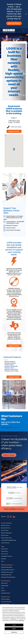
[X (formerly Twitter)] (7, 515)
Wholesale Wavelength (6, 567)
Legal (2, 546)
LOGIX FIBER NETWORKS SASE (8, 540)
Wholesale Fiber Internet (7, 572)
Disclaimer (3, 558)
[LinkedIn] (13, 516)
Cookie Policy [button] (13, 618)
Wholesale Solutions (7, 565)
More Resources (5, 581)
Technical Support (5, 599)
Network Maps (4, 585)
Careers (3, 590)
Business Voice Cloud (6, 537)
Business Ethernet (5, 527)
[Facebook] (10, 516)
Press (2, 588)
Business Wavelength (6, 532)
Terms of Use (4, 553)
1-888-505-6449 (15, 127)
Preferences (14, 632)
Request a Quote (14, 131)
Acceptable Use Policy (6, 556)
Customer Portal (5, 604)
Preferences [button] (21, 620)
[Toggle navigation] (23, 30)
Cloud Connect (4, 530)
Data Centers (4, 583)
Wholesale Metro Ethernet (7, 569)
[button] (14, 149)
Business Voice (4, 535)
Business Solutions (6, 523)
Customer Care (5, 596)
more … (3, 561)
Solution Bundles (5, 542)
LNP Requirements (5, 593)
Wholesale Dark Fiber (6, 574)
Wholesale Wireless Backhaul (8, 577)
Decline (14, 628)
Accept (14, 625)
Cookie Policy (4, 551)
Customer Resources (6, 601)
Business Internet (5, 525)
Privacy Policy (4, 548)
